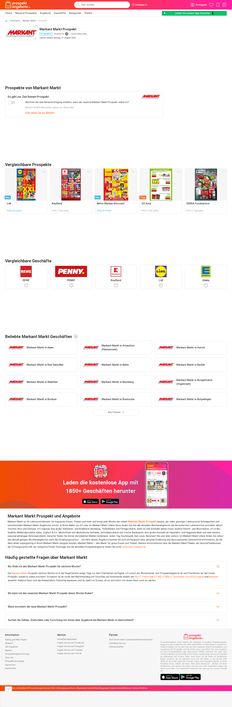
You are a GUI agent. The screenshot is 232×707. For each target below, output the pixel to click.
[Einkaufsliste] (224, 4)
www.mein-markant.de (134, 546)
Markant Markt (29, 21)
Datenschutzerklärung (120, 688)
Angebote (45, 13)
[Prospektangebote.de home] (17, 5)
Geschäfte (60, 13)
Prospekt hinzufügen (14, 661)
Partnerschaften (116, 647)
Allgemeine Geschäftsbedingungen (92, 688)
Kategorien (75, 13)
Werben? (9, 643)
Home (8, 13)
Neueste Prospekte (26, 13)
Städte (88, 13)
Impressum (10, 665)
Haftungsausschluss (65, 688)
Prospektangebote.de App (17, 654)
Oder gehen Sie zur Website (39, 112)
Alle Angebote (11, 647)
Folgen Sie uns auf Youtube (69, 650)
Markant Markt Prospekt (142, 521)
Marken (8, 650)
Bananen (213, 576)
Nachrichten (10, 668)
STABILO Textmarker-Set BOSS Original (183, 576)
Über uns (9, 657)
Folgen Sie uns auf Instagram (70, 646)
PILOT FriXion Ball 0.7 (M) (148, 576)
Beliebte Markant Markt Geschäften (38, 336)
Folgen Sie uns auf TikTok (69, 653)
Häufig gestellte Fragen (15, 639)
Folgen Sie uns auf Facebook (70, 643)
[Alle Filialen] (75, 336)
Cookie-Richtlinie (139, 688)
